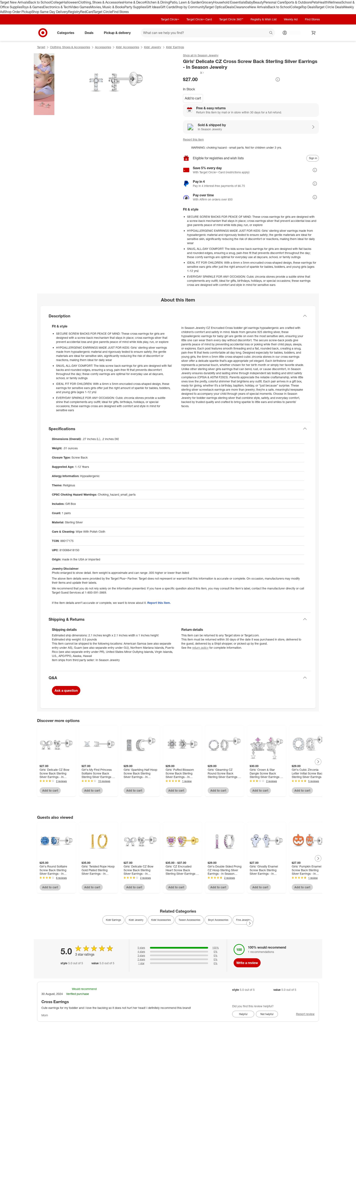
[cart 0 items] (313, 32)
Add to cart (193, 98)
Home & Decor (134, 2)
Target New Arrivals (14, 2)
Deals (229, 7)
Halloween (70, 2)
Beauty (258, 2)
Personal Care (274, 2)
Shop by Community (190, 7)
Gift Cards (167, 7)
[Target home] (43, 33)
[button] (193, 73)
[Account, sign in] (293, 32)
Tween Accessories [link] (189, 919)
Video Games (80, 7)
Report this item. (159, 602)
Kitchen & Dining (157, 2)
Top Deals (308, 7)
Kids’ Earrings (175, 47)
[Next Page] (318, 761)
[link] (193, 73)
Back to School (39, 2)
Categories (65, 32)
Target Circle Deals (329, 7)
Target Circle (102, 12)
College (56, 2)
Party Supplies (135, 7)
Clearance (241, 7)
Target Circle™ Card (199, 19)
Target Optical (215, 7)
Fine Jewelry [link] (243, 919)
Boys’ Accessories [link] (218, 919)
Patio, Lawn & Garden (185, 2)
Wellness (334, 2)
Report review (305, 1014)
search (271, 33)
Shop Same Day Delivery (50, 12)
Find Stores (120, 12)
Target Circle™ (170, 19)
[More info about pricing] (278, 79)
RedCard (86, 12)
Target (41, 47)
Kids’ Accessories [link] (161, 919)
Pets (315, 2)
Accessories (103, 47)
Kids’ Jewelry (152, 47)
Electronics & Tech (56, 7)
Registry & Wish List (263, 19)
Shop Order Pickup (18, 12)
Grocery (207, 2)
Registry (74, 12)
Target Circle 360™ (231, 19)
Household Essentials (229, 2)
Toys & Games (32, 7)
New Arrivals (258, 7)
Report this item (193, 139)
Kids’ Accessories (127, 47)
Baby (249, 2)
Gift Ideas (153, 7)
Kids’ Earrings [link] (113, 919)
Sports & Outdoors (298, 2)
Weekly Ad (290, 19)
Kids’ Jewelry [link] (136, 919)
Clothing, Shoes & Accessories (100, 2)
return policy (200, 647)
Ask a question (66, 690)
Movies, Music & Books (107, 7)
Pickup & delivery (117, 32)
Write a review (247, 963)
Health (323, 2)
